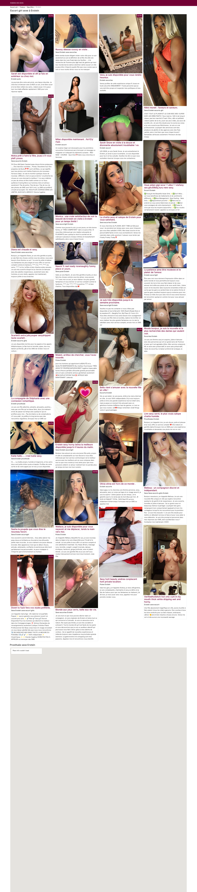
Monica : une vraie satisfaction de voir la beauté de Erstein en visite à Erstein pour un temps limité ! (76, 219)
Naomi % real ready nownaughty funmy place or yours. (76, 267)
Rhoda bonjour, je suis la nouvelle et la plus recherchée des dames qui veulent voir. (164, 331)
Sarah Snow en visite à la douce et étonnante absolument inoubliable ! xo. (119, 143)
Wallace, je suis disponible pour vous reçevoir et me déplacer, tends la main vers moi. (75, 529)
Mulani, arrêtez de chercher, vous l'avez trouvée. (76, 356)
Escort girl (14, 7)
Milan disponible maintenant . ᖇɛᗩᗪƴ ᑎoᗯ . (74, 140)
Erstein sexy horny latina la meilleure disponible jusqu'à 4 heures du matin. (74, 445)
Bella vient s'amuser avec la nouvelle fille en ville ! (120, 388)
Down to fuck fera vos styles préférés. (30, 607)
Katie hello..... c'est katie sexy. (26, 456)
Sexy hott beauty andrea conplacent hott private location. (118, 580)
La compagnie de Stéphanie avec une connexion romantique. (30, 399)
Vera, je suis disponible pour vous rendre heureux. (120, 76)
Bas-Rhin (30, 7)
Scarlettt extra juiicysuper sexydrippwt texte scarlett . (31, 336)
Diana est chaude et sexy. (24, 249)
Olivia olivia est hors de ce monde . (118, 483)
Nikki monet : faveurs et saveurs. (161, 107)
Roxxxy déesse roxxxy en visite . (72, 49)
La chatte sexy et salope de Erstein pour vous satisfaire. (120, 218)
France (22, 7)
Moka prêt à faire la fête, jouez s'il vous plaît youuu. (31, 157)
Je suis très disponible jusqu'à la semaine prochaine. (116, 301)
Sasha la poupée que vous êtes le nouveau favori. (28, 530)
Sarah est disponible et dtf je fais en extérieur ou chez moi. (29, 74)
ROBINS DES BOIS (16, 3)
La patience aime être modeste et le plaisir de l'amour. (162, 271)
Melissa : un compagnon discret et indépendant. (161, 489)
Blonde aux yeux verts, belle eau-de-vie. (76, 609)
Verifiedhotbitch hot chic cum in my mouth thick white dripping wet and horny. (162, 599)
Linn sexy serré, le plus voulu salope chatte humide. (162, 415)
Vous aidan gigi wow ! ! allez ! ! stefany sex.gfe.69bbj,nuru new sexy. (164, 186)
